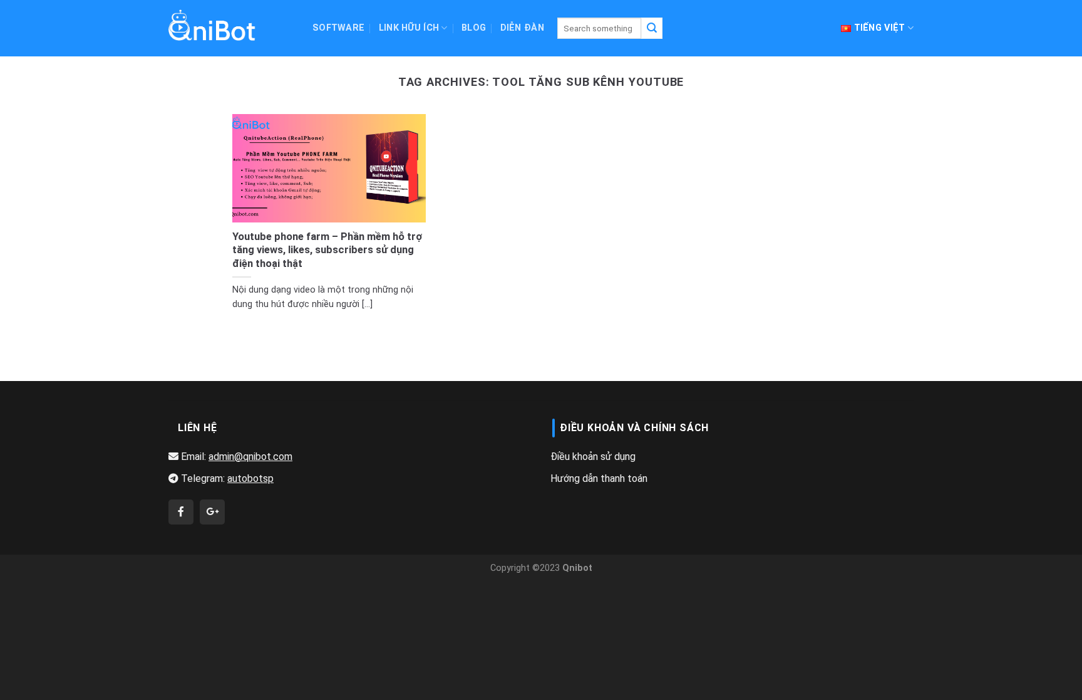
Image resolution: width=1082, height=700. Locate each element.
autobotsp (250, 478)
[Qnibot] (181, 512)
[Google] (212, 512)
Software (338, 28)
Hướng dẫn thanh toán (598, 478)
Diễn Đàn (522, 28)
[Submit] (651, 28)
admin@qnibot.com (250, 456)
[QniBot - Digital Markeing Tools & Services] (212, 24)
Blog (473, 28)
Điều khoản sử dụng (593, 456)
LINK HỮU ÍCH (409, 28)
